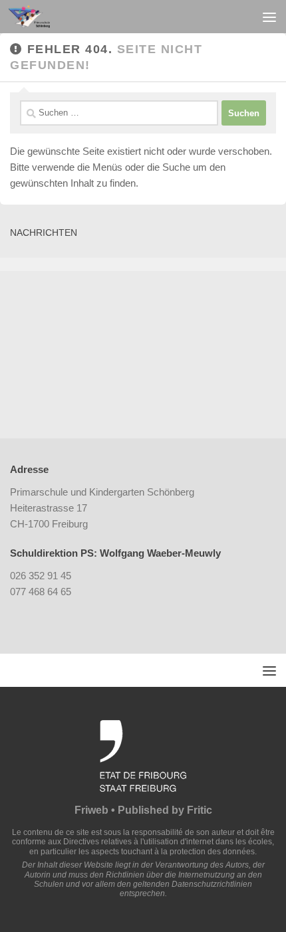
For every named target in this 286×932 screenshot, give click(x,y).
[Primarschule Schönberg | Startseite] (36, 16)
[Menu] (269, 16)
